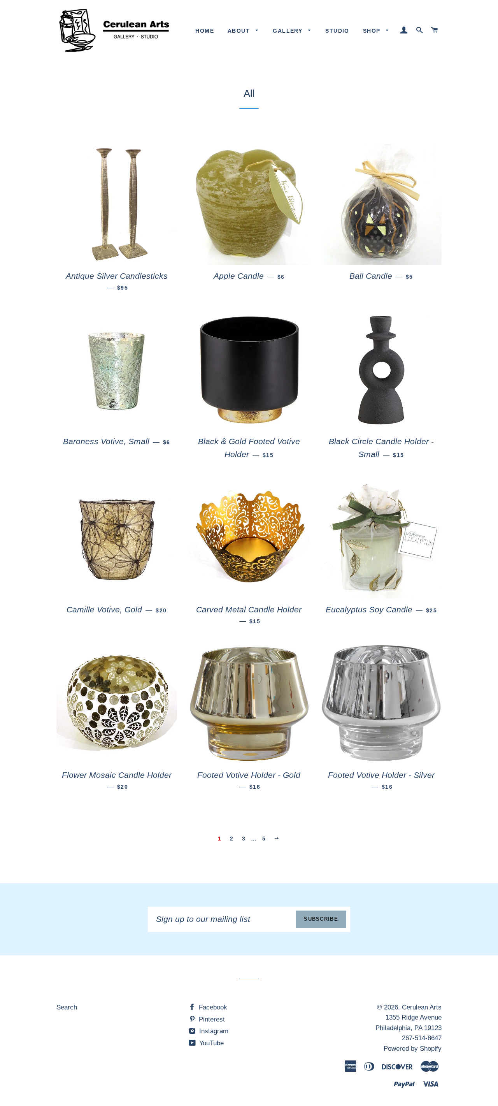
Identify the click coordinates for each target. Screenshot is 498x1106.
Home (204, 31)
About (240, 31)
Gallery (288, 31)
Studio (337, 31)
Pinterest (211, 1019)
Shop (372, 31)
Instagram (212, 1031)
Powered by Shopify (413, 1048)
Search (66, 1007)
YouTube (210, 1043)
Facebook (212, 1007)
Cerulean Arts (422, 1007)
